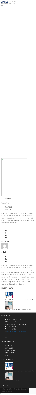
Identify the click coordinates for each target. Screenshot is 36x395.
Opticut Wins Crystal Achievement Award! (18, 310)
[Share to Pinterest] (5, 233)
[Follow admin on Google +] (6, 261)
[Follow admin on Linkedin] (6, 259)
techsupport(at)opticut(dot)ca (16, 331)
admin (9, 199)
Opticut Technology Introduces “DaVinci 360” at (19, 300)
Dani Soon (4, 241)
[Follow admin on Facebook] (5, 256)
